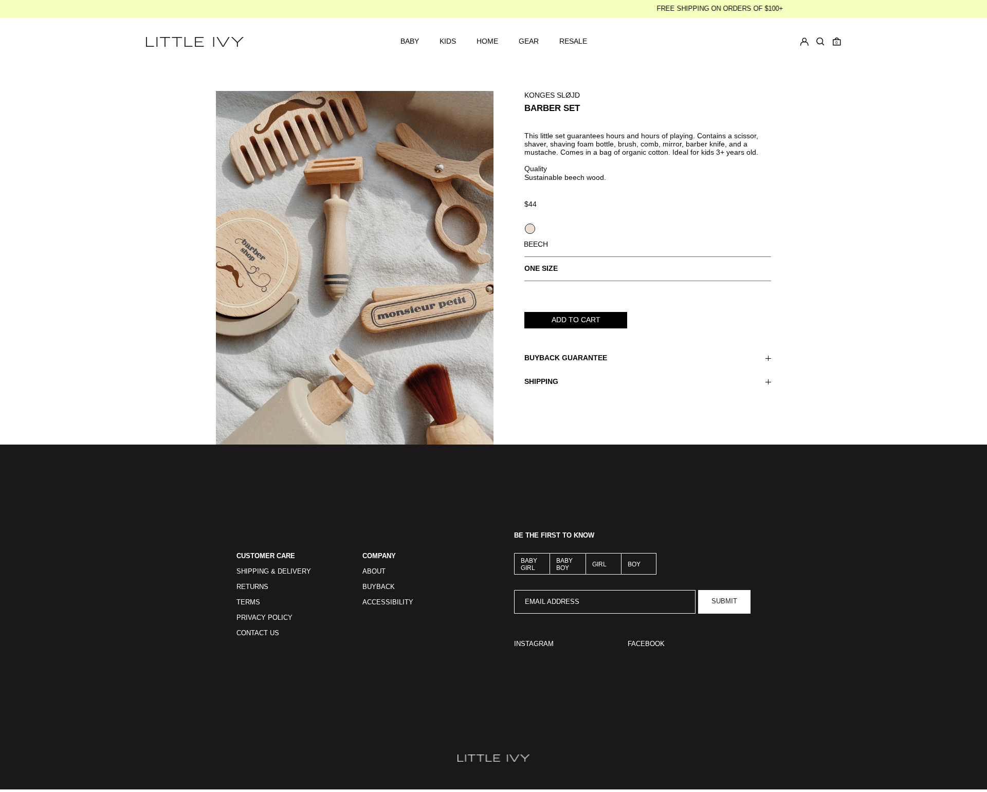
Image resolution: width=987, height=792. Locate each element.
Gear (529, 41)
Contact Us (257, 633)
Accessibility (387, 602)
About (374, 571)
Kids (448, 41)
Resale (573, 41)
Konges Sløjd (552, 95)
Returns (252, 587)
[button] (837, 41)
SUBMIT (724, 601)
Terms (248, 602)
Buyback (378, 587)
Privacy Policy (264, 617)
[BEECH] (530, 228)
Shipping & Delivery (273, 571)
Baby (409, 41)
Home (487, 41)
